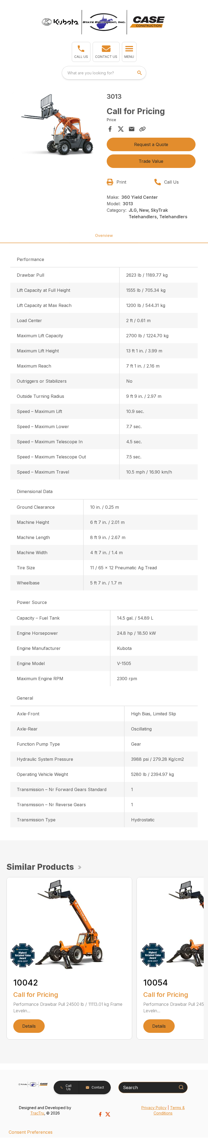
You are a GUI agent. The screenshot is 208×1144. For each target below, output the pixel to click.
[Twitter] (107, 1114)
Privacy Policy (154, 1107)
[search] (140, 73)
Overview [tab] (104, 235)
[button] (81, 52)
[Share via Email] (131, 129)
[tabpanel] (56, 126)
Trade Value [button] (151, 161)
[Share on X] (121, 129)
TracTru (37, 1113)
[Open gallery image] (56, 125)
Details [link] (29, 1026)
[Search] (181, 1087)
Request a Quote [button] (151, 144)
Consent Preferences (31, 1132)
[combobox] (104, 72)
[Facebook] (100, 1114)
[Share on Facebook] (110, 129)
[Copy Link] (142, 129)
